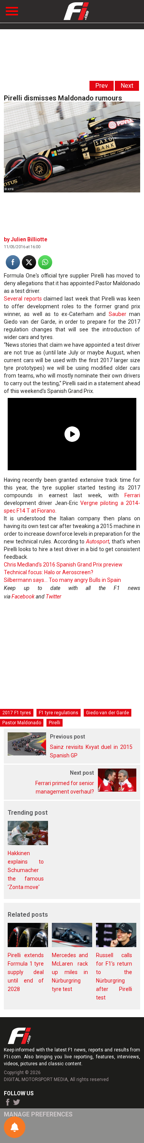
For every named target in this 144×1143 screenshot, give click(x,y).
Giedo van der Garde (107, 712)
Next (127, 85)
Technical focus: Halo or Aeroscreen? (48, 572)
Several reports (23, 299)
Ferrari (132, 495)
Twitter (53, 596)
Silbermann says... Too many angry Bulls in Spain (62, 580)
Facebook (23, 596)
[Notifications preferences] (14, 1127)
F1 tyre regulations (58, 712)
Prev (101, 85)
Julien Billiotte (29, 239)
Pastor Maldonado (21, 722)
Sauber (117, 314)
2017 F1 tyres (16, 712)
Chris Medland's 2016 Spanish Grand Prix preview (63, 564)
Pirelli (54, 722)
